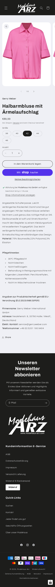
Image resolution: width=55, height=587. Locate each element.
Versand (16, 123)
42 (27, 133)
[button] (6, 8)
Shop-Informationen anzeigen (20, 195)
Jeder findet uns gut (16, 519)
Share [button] (8, 337)
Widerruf (12, 487)
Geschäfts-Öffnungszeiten (19, 526)
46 (8, 141)
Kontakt (10, 512)
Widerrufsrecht (38, 569)
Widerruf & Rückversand (18, 481)
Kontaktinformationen (29, 578)
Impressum (11, 468)
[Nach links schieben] (21, 91)
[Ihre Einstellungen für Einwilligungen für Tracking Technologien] (50, 582)
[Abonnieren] (46, 402)
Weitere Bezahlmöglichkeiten (27, 179)
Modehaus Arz (23, 569)
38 (8, 134)
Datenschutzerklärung (17, 461)
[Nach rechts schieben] (34, 91)
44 (39, 134)
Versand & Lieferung (16, 474)
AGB (8, 454)
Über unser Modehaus (17, 532)
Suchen (9, 506)
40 (19, 134)
